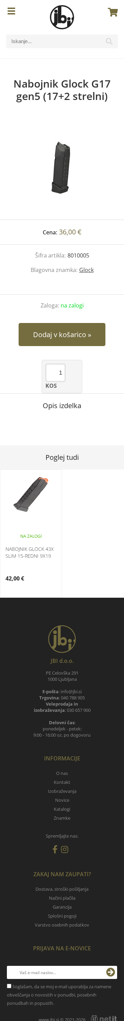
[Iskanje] (109, 43)
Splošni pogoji (62, 916)
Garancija (62, 907)
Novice (62, 800)
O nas (62, 773)
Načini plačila (62, 898)
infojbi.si (71, 691)
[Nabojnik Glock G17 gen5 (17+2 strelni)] (62, 168)
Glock (86, 270)
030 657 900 (79, 710)
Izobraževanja (62, 791)
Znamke (62, 818)
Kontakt (62, 782)
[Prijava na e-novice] (110, 972)
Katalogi (62, 809)
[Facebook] (56, 851)
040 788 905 (73, 698)
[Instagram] (66, 851)
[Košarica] (111, 12)
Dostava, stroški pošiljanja (62, 889)
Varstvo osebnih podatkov (62, 925)
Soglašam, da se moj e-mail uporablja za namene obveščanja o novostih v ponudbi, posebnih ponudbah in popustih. (59, 994)
